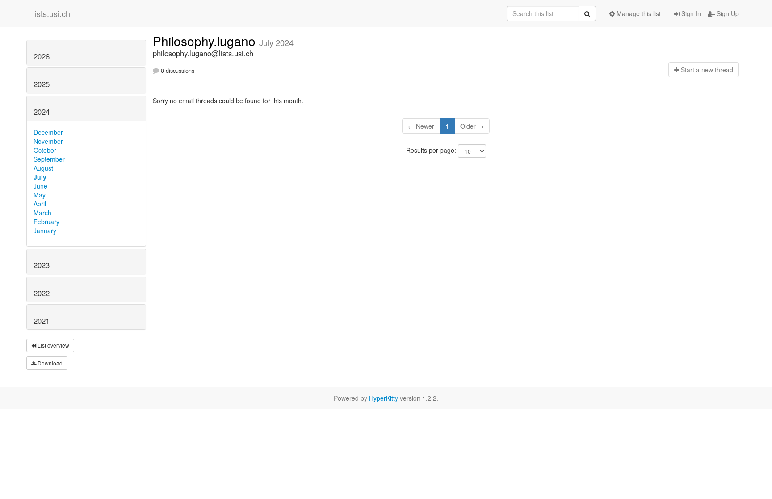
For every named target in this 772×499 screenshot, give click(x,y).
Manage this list (638, 13)
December (48, 132)
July (40, 176)
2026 (42, 56)
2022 (42, 293)
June (40, 185)
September (49, 159)
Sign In (690, 13)
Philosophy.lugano (206, 41)
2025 (42, 84)
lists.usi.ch (51, 13)
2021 (42, 320)
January (45, 230)
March (42, 212)
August (43, 168)
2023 (42, 265)
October (45, 150)
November (48, 141)
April (40, 203)
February (46, 221)
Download (49, 363)
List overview (52, 345)
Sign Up (727, 13)
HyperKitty (383, 398)
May (40, 194)
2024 (42, 111)
